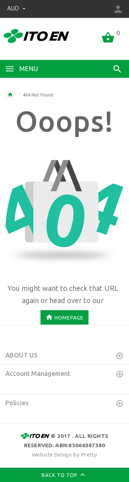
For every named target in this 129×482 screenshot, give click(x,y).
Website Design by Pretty (64, 455)
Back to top (60, 475)
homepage (68, 317)
